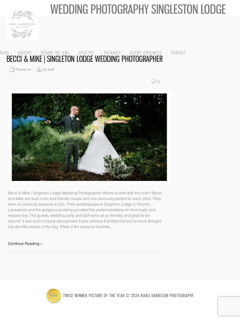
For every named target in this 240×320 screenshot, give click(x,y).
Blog (4, 52)
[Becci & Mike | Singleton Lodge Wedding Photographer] (89, 182)
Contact (178, 52)
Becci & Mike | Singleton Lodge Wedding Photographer (84, 59)
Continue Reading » (25, 243)
